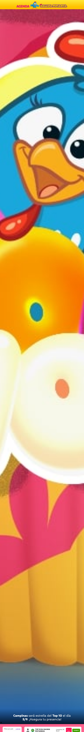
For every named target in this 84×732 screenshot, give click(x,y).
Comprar (76, 730)
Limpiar (18, 729)
